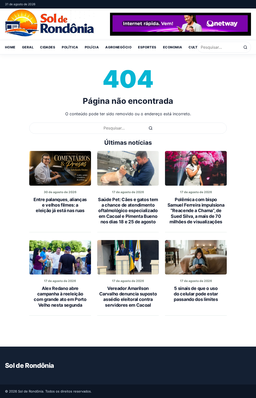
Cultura (196, 47)
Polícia (92, 47)
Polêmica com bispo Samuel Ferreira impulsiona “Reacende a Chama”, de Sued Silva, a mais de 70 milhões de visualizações (196, 210)
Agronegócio (118, 47)
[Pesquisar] (245, 47)
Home (10, 47)
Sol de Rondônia (29, 365)
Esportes (147, 47)
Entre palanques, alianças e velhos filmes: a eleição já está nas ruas (60, 205)
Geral (28, 47)
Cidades (47, 47)
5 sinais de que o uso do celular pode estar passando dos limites (196, 294)
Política (70, 47)
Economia (172, 47)
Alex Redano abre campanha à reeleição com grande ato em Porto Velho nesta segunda (60, 296)
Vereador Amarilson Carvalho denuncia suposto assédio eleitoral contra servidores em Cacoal (128, 296)
